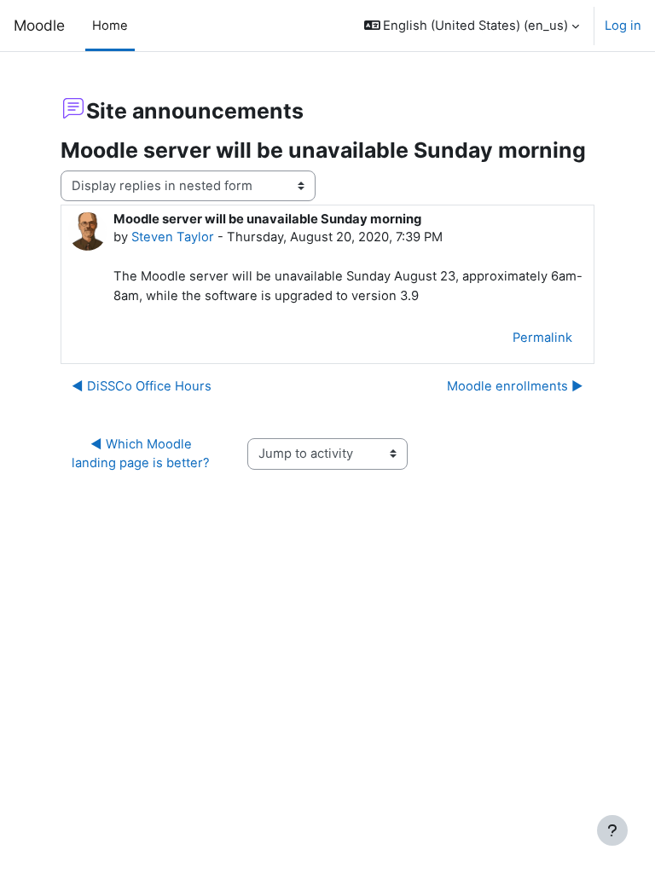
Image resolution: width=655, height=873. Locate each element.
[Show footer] (612, 830)
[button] (472, 25)
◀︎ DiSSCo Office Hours (142, 386)
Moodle (39, 25)
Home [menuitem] (110, 25)
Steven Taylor (172, 237)
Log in (623, 25)
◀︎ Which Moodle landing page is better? (141, 453)
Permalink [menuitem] (542, 337)
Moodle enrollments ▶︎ (515, 386)
